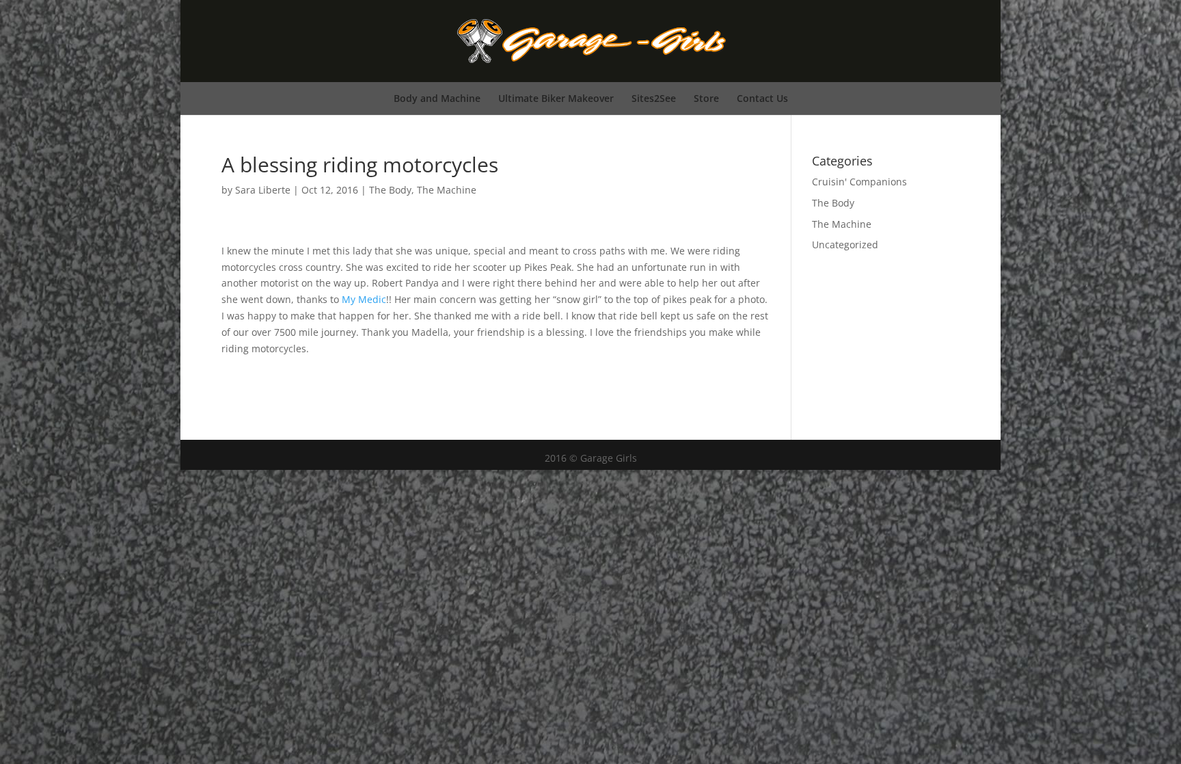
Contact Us (762, 98)
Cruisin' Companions (859, 181)
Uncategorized (845, 244)
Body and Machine (437, 98)
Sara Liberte (262, 189)
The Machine (446, 189)
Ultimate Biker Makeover (556, 98)
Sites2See (654, 98)
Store (706, 98)
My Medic (364, 299)
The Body (390, 189)
